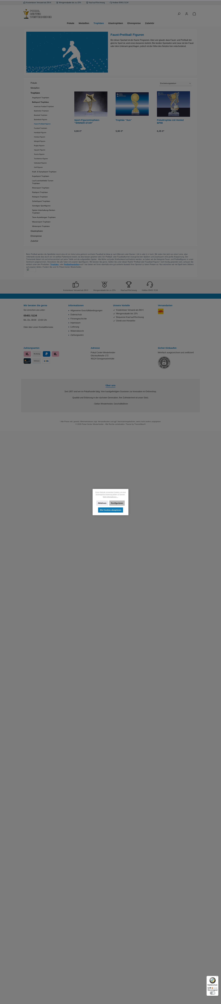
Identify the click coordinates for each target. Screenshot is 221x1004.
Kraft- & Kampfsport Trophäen (44, 172)
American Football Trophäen (44, 106)
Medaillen (35, 88)
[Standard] (161, 311)
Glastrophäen (37, 231)
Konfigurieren (117, 503)
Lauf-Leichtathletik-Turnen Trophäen (42, 182)
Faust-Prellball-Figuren (42, 124)
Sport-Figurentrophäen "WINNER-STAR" (86, 121)
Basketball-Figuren (40, 119)
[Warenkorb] (194, 13)
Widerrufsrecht (77, 331)
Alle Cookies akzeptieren (110, 510)
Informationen (76, 305)
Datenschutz (76, 315)
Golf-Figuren (38, 167)
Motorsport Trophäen (40, 188)
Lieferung (74, 327)
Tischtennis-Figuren (41, 159)
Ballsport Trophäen (40, 102)
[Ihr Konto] (186, 13)
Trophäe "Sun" (124, 120)
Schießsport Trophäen (41, 201)
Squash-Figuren (39, 150)
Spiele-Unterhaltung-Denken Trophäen (43, 211)
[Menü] (216, 977)
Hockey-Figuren (39, 137)
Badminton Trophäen (41, 111)
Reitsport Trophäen (40, 197)
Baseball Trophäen (40, 115)
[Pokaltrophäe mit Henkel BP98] (173, 104)
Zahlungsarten (77, 335)
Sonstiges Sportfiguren (41, 206)
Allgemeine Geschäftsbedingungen (86, 310)
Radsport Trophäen (40, 192)
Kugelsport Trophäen (40, 176)
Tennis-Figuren (39, 154)
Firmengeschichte (78, 319)
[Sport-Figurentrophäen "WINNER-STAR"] (90, 104)
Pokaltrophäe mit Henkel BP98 (170, 121)
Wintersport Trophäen (41, 226)
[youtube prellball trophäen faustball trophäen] (31, 270)
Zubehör (34, 241)
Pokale (34, 83)
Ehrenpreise (36, 236)
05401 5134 (30, 315)
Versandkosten (104, 421)
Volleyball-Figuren (40, 163)
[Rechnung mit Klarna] (55, 354)
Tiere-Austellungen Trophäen (44, 217)
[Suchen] (179, 13)
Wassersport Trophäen (41, 222)
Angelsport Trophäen (40, 98)
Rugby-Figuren (39, 146)
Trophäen (35, 93)
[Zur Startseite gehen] (52, 14)
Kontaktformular (46, 327)
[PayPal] (46, 354)
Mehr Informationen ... (110, 497)
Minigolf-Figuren (39, 141)
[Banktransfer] (46, 361)
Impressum (75, 323)
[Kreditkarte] (27, 361)
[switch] (212, 993)
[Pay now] (27, 354)
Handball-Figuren (40, 133)
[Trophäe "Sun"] (132, 104)
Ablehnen (102, 503)
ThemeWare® (140, 424)
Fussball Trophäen (40, 128)
